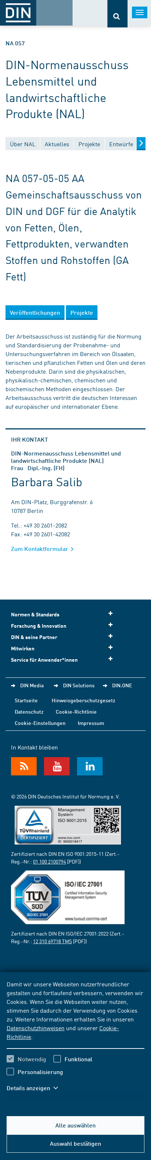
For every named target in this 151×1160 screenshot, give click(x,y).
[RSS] (24, 766)
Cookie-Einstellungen (40, 722)
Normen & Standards (35, 614)
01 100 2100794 (49, 861)
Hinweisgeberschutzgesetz (83, 700)
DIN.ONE (122, 685)
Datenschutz (29, 711)
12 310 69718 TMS (52, 941)
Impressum (91, 722)
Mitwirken (22, 648)
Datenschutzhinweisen (36, 1028)
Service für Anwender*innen (44, 660)
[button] (36, 1088)
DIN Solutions (79, 685)
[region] (75, 1040)
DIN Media (32, 685)
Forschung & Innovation (38, 626)
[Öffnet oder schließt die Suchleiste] (117, 13)
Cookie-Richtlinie (76, 711)
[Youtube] (57, 766)
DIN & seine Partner (34, 637)
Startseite (26, 700)
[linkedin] (90, 766)
